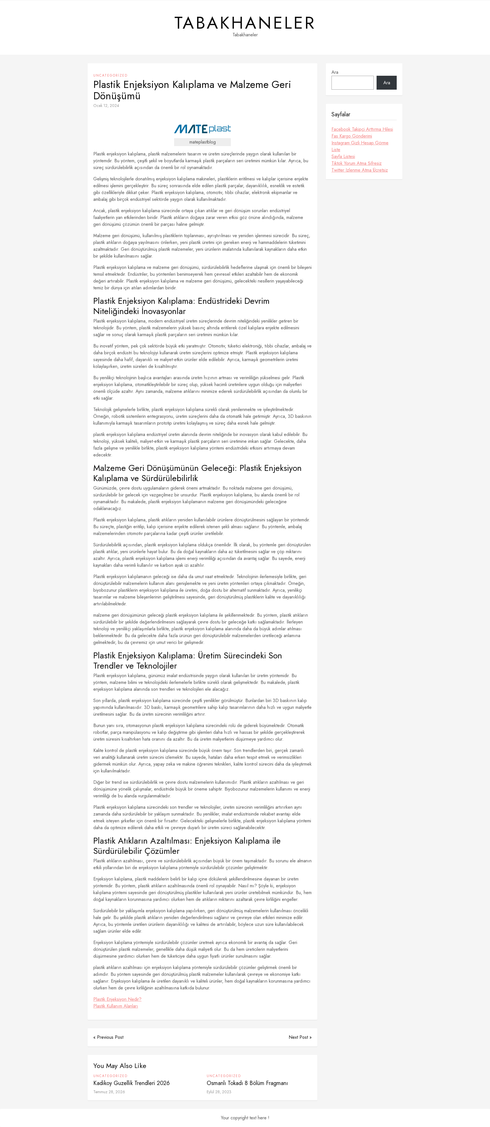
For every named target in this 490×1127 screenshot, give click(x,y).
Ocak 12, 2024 (106, 105)
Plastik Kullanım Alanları (115, 1006)
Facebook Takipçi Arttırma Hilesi (362, 129)
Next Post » (300, 1037)
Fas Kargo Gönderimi (351, 136)
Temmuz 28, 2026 (109, 1092)
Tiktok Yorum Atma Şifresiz (356, 163)
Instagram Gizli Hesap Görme (359, 143)
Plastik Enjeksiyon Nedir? (117, 999)
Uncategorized (110, 75)
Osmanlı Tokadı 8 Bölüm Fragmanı (247, 1083)
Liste (335, 149)
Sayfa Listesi (343, 156)
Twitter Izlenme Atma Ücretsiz (359, 170)
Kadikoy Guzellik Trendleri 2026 (131, 1083)
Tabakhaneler (245, 22)
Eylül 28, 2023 (219, 1092)
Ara (334, 72)
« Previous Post (108, 1037)
